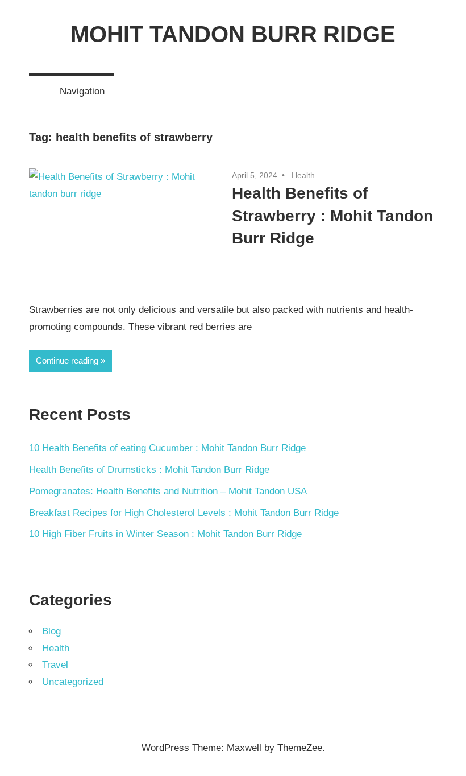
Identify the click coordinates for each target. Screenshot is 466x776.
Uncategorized (72, 681)
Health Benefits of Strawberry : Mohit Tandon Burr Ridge (332, 215)
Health (303, 175)
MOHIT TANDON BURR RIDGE (233, 34)
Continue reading (67, 360)
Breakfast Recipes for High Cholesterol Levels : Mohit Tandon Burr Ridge (184, 512)
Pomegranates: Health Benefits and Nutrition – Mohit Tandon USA (168, 491)
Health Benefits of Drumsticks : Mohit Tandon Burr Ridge (149, 469)
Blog (51, 631)
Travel (55, 664)
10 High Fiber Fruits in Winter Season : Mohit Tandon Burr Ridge (165, 534)
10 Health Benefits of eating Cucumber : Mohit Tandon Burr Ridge (167, 448)
